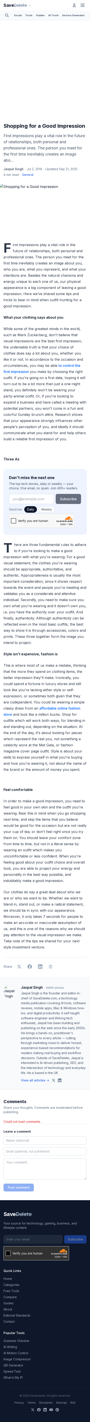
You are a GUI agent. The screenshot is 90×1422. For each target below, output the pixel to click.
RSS (73, 1402)
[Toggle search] (6, 15)
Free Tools (11, 1291)
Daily (30, 509)
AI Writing (10, 1347)
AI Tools (53, 15)
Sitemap (61, 1402)
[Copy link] (51, 967)
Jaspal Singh (13, 169)
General (27, 175)
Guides (40, 15)
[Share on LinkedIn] (40, 967)
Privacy (19, 1402)
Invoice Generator (73, 15)
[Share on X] (19, 967)
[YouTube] (51, 1410)
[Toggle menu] (83, 5)
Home (7, 1278)
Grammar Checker (16, 1341)
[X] (33, 1410)
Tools (29, 15)
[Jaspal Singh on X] (53, 1080)
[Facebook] (39, 1410)
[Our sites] (29, 5)
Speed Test (12, 1371)
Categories (11, 1285)
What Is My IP (13, 1377)
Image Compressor (17, 1359)
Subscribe (68, 499)
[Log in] (74, 5)
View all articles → (35, 1080)
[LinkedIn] (45, 1410)
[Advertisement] (45, 72)
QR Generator (13, 1365)
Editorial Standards (16, 1315)
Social (18, 15)
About (7, 1309)
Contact (9, 1321)
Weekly (46, 509)
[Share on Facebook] (30, 967)
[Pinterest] (57, 1410)
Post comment (18, 1187)
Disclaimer (46, 1402)
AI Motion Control (15, 1353)
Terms (31, 1402)
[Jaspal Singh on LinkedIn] (59, 1080)
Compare (10, 1297)
